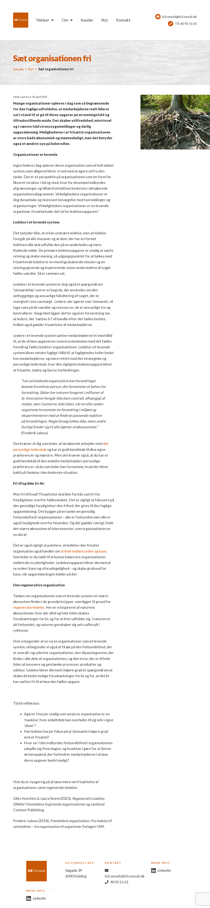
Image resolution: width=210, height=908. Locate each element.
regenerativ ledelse (28, 607)
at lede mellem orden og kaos (83, 551)
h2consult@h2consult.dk (179, 16)
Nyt (104, 20)
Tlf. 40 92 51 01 (186, 23)
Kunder (87, 20)
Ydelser (42, 20)
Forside (18, 69)
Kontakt (123, 20)
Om (65, 20)
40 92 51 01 (119, 882)
